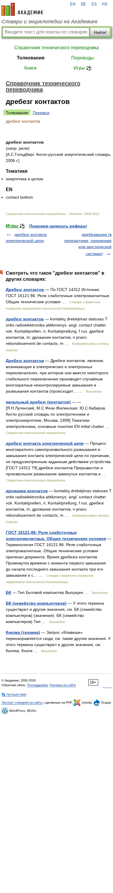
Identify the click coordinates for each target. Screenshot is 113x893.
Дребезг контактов (25, 289)
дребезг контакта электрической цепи (45, 443)
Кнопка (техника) (23, 632)
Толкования (30, 57)
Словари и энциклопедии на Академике (49, 21)
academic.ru (22, 9)
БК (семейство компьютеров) (36, 603)
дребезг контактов (25, 319)
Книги (30, 68)
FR (104, 4)
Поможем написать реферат (58, 226)
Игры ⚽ (83, 68)
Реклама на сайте (63, 685)
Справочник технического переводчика (56, 47)
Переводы (82, 57)
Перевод (41, 112)
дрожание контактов (27, 490)
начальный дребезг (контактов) (38, 402)
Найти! (100, 32)
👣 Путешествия (13, 694)
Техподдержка (37, 685)
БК (8, 592)
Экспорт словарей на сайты (22, 702)
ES (94, 4)
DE (83, 4)
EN (72, 4)
